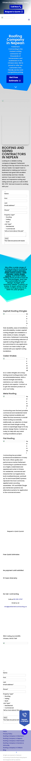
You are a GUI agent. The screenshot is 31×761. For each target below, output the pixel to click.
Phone (6, 210)
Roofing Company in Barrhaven (13, 741)
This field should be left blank (14, 241)
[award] (15, 101)
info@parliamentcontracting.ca (15, 607)
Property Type (9, 215)
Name (6, 194)
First (5, 198)
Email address (9, 205)
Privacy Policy (7, 734)
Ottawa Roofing (9, 2)
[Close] (18, 710)
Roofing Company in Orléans (12, 748)
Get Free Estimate (13, 79)
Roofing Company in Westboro (13, 736)
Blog (4, 750)
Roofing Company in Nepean (12, 738)
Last (5, 203)
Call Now (15, 6)
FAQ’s (5, 731)
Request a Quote (12, 11)
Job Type (8, 224)
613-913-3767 (18, 599)
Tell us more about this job (14, 231)
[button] (25, 732)
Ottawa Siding (23, 2)
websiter (18, 759)
